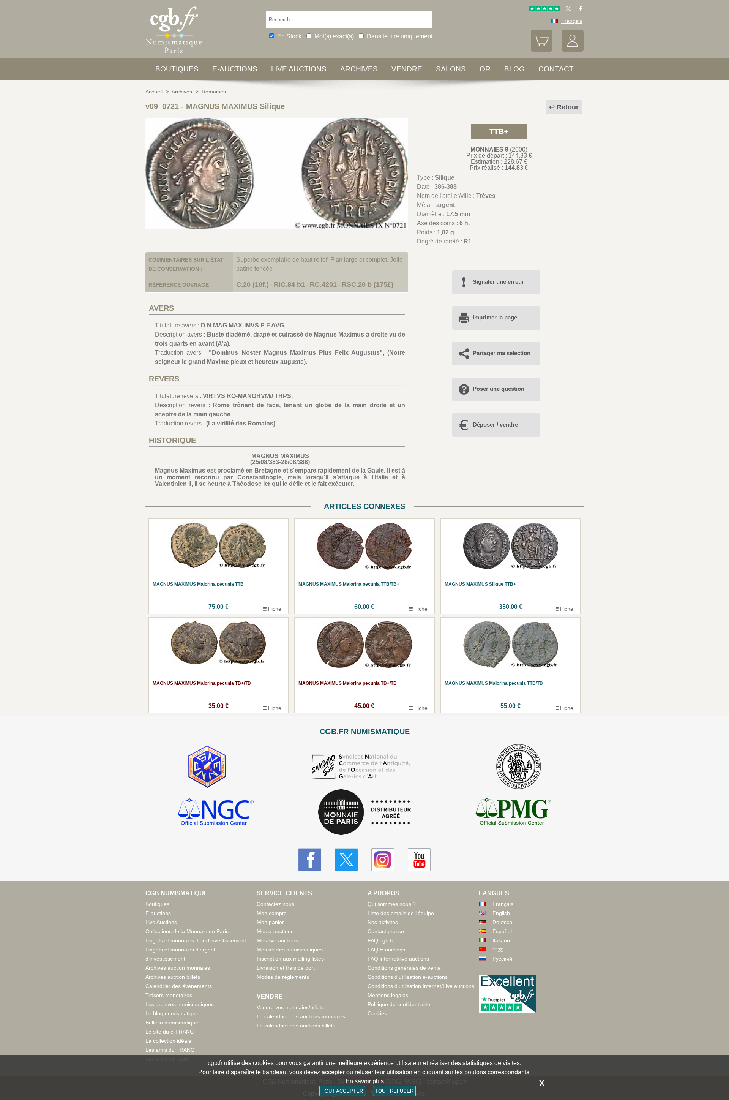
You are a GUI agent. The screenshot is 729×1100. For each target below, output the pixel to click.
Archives (359, 69)
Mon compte (272, 913)
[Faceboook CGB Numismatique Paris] (309, 859)
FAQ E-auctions (386, 950)
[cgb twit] (567, 9)
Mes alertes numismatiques (290, 950)
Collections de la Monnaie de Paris (187, 931)
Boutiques (177, 69)
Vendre (406, 69)
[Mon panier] (542, 50)
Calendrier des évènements (178, 986)
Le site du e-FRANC (169, 1032)
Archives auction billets (172, 977)
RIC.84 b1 (289, 284)
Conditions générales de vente (404, 968)
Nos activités (383, 922)
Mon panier (270, 922)
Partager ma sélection (501, 353)
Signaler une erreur (498, 281)
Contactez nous (275, 904)
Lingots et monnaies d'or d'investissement (195, 940)
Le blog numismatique (172, 1013)
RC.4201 (323, 284)
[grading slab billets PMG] (513, 813)
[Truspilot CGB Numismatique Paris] (544, 9)
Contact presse (386, 931)
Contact (556, 69)
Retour (568, 107)
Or (485, 69)
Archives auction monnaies (177, 968)
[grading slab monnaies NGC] (216, 812)
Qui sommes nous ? (392, 904)
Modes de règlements (283, 977)
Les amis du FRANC (169, 1050)
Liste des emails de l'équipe (401, 913)
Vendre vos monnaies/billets (290, 1007)
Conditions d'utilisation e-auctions (408, 977)
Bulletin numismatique (171, 1022)
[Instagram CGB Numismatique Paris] (382, 859)
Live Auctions (161, 922)
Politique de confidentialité (399, 1004)
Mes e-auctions (275, 931)
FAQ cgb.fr (380, 940)
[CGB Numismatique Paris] (173, 55)
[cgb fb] (579, 9)
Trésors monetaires (168, 995)
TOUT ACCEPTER (342, 1091)
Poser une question (498, 389)
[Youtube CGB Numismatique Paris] (419, 859)
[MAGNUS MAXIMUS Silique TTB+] (276, 227)
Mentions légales (388, 995)
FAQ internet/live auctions (398, 959)
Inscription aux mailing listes (290, 959)
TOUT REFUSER (394, 1091)
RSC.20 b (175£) (367, 284)
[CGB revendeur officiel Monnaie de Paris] (364, 812)
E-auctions (234, 69)
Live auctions (299, 69)
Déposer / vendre (495, 424)
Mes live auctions (277, 940)
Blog (514, 69)
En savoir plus (365, 1081)
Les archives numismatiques (179, 1004)
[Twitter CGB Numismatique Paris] (346, 859)
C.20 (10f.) (252, 284)
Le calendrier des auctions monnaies (301, 1016)
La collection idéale (168, 1041)
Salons (451, 69)
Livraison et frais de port (286, 968)
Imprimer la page (495, 317)
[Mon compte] (573, 50)
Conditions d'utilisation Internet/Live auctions (421, 986)
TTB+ (498, 131)
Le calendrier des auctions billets (296, 1026)
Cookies (377, 1013)
